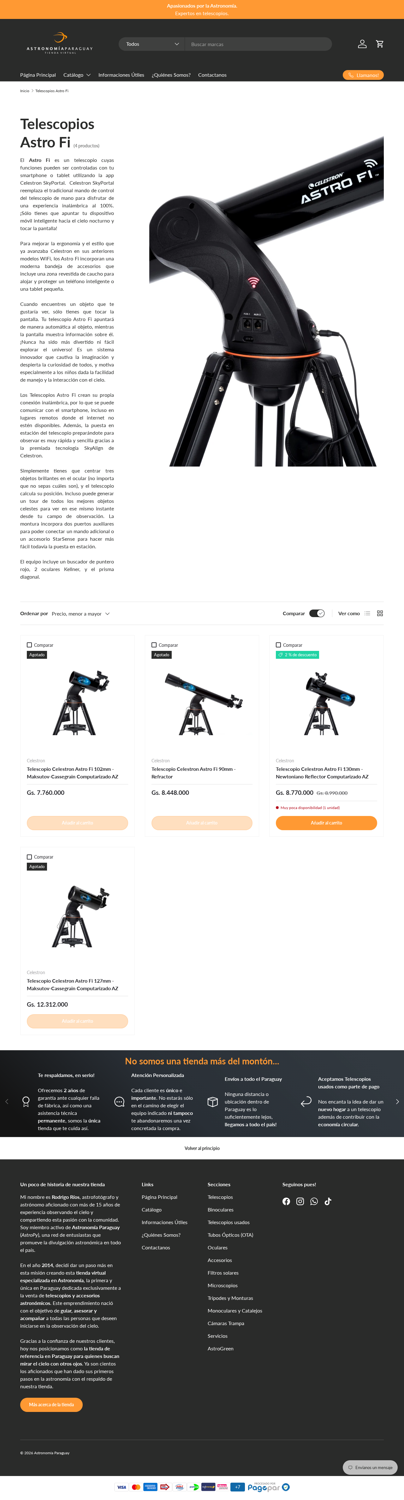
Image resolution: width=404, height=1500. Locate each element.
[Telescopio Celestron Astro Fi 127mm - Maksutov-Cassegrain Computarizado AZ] (77, 913)
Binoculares (221, 1209)
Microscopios (223, 1285)
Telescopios (220, 1197)
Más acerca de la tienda (51, 1404)
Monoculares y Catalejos (235, 1310)
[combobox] (225, 44)
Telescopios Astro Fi (51, 90)
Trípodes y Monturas (230, 1298)
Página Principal (38, 75)
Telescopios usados (229, 1222)
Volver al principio (202, 1148)
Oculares (218, 1247)
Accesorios (220, 1260)
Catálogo (73, 75)
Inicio (24, 90)
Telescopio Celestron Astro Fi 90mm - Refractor (194, 772)
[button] (380, 44)
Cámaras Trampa (226, 1323)
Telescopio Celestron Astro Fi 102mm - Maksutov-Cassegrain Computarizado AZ (72, 772)
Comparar (294, 613)
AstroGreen (221, 1348)
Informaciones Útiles (121, 75)
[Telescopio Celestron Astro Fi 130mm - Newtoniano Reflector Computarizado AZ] (326, 701)
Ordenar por (34, 613)
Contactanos (212, 75)
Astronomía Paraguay (51, 1452)
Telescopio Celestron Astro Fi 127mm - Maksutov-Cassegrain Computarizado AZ (72, 984)
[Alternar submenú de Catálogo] (88, 75)
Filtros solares (223, 1273)
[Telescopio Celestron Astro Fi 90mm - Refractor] (202, 701)
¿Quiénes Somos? (171, 75)
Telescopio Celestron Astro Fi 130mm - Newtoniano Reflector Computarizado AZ (322, 772)
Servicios (218, 1336)
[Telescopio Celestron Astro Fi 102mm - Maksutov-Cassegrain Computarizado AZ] (77, 701)
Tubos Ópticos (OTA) (230, 1235)
